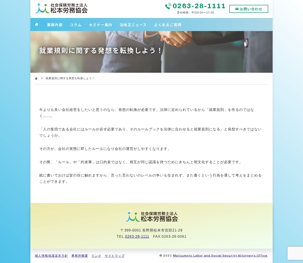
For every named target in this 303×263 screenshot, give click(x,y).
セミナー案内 (100, 24)
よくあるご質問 (167, 24)
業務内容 (55, 24)
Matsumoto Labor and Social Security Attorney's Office (220, 255)
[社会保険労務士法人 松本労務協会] (61, 12)
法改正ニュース (133, 24)
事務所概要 (79, 255)
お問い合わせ (251, 9)
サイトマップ (115, 255)
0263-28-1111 (199, 6)
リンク (96, 255)
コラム (76, 24)
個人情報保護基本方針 (51, 255)
